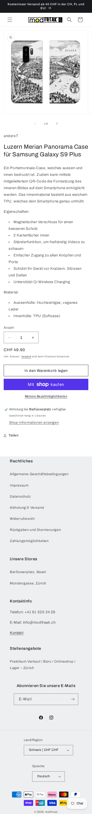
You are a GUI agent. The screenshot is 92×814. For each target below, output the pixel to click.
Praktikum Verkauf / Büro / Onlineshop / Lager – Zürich (42, 664)
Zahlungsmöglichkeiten (29, 541)
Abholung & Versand (27, 507)
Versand (26, 356)
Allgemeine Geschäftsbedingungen (39, 474)
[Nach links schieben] (35, 123)
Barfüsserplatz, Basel (28, 572)
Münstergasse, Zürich (28, 583)
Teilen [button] (14, 435)
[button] (9, 19)
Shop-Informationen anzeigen (34, 422)
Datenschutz (20, 496)
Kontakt (16, 633)
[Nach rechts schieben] (57, 123)
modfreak (51, 811)
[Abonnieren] (72, 699)
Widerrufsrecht (22, 519)
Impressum (19, 485)
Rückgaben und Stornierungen (35, 530)
